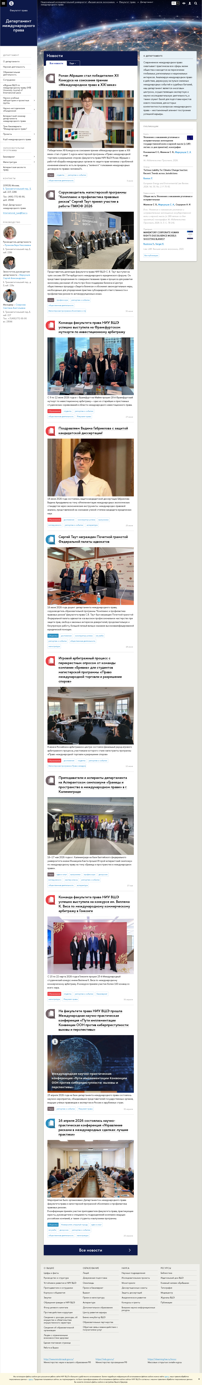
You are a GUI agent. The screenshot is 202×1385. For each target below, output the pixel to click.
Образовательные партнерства (98, 1322)
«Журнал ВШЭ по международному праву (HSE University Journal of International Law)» (17, 89)
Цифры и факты (51, 1273)
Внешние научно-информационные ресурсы (138, 1309)
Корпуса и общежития (54, 1292)
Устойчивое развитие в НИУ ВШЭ (60, 1282)
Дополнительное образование (98, 1307)
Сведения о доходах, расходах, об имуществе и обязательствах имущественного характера (60, 1320)
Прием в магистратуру (94, 1297)
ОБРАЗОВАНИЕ (91, 1268)
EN (178, 3)
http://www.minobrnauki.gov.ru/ (59, 1359)
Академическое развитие (134, 1297)
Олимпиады (88, 1282)
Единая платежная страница (57, 1342)
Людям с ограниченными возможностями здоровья (56, 1336)
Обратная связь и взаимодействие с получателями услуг (100, 1328)
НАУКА (125, 1268)
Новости (55, 55)
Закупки (47, 1297)
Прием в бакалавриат (93, 1287)
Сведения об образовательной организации (59, 1329)
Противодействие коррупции (58, 1312)
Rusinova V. (148, 243)
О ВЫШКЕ (49, 1268)
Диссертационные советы (134, 1287)
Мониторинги (128, 1282)
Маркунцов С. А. (183, 152)
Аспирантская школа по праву (14, 168)
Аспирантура (89, 1302)
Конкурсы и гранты (131, 1302)
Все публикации (151, 255)
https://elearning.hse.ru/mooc (162, 1359)
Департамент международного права (18, 25)
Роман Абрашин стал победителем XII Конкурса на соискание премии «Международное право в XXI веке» (89, 80)
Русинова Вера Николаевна (18, 245)
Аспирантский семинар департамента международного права (14, 118)
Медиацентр (167, 1292)
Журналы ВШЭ (168, 1297)
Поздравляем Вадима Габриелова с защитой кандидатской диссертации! (93, 430)
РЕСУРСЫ (166, 1268)
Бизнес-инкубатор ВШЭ (94, 1317)
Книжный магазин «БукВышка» (175, 1282)
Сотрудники (9, 79)
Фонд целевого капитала (56, 1307)
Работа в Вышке (51, 1347)
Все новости (90, 1250)
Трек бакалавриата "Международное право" (15, 127)
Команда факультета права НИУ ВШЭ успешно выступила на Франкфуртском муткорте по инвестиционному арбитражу (92, 327)
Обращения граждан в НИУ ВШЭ (59, 1302)
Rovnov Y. (148, 178)
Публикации (150, 126)
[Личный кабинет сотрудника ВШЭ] (190, 3)
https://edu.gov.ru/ (105, 1359)
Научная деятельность (14, 66)
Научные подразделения (133, 1273)
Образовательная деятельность (11, 73)
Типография (166, 1287)
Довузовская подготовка (95, 1277)
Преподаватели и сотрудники (58, 1287)
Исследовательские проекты (136, 1277)
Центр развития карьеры (95, 1312)
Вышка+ (86, 1292)
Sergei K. (159, 243)
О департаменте (11, 61)
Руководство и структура (56, 1277)
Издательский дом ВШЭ (172, 1277)
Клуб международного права (17, 139)
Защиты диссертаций (132, 1292)
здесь (167, 1376)
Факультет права (19, 10)
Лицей (86, 1273)
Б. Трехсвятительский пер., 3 (17, 188)
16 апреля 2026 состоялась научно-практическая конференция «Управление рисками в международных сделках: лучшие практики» (93, 1127)
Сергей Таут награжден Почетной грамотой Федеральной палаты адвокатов (93, 539)
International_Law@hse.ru (15, 213)
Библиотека (166, 1273)
